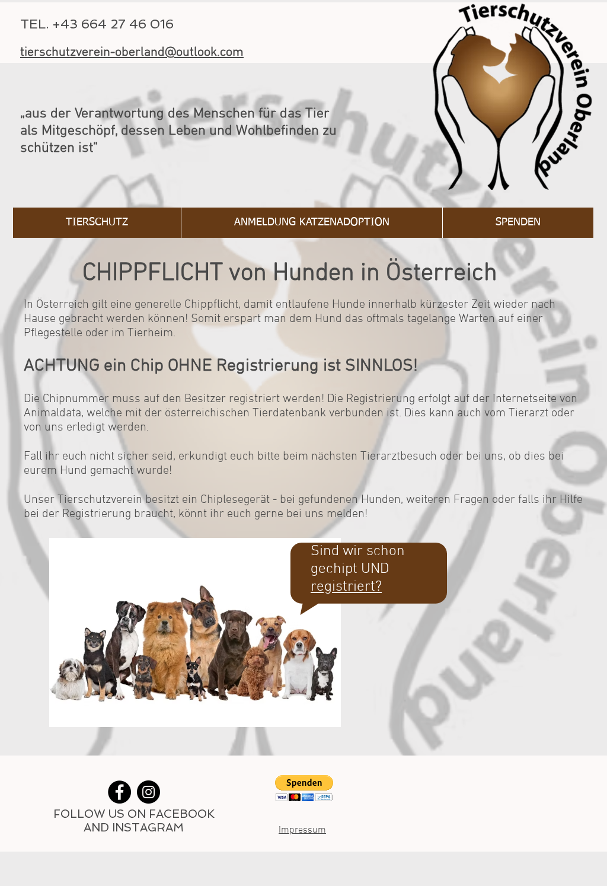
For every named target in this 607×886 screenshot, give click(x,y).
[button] (304, 788)
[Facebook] (119, 792)
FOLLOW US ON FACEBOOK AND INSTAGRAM (134, 820)
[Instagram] (148, 792)
